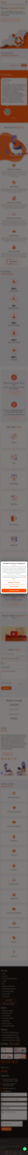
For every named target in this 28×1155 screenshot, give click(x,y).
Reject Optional (14, 586)
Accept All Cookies (14, 590)
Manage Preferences (14, 582)
